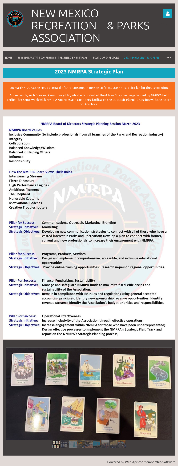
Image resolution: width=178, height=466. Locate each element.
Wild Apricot (134, 462)
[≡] (168, 57)
